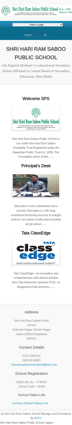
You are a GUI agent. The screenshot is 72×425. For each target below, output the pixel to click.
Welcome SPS (36, 98)
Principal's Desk (36, 165)
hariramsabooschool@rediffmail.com (34, 364)
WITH (38, 418)
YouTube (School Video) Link (30, 403)
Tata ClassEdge (36, 233)
